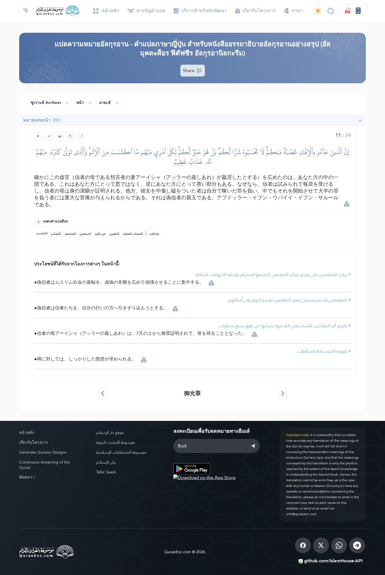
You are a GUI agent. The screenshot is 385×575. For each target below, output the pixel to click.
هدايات (154, 234)
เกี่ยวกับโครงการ (33, 442)
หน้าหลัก (26, 432)
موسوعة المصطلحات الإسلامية (121, 452)
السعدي (85, 234)
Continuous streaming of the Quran (44, 464)
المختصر (70, 234)
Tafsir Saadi (106, 472)
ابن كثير (100, 234)
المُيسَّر (56, 234)
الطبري (114, 234)
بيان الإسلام (106, 462)
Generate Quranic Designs (43, 452)
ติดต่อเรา (27, 477)
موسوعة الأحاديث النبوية (115, 442)
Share (189, 70)
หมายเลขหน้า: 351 (41, 120)
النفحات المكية (133, 234)
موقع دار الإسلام (110, 432)
